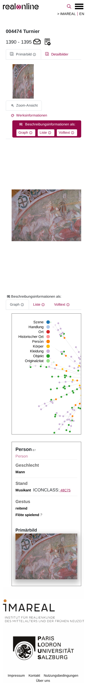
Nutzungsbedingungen (61, 675)
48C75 (65, 490)
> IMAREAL (66, 14)
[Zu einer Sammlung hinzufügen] (47, 42)
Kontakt (34, 675)
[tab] (23, 54)
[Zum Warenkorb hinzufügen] (37, 42)
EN (81, 14)
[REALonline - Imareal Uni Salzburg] (43, 6)
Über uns (43, 680)
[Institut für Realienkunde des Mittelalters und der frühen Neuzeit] (43, 611)
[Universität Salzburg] (43, 648)
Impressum (16, 675)
